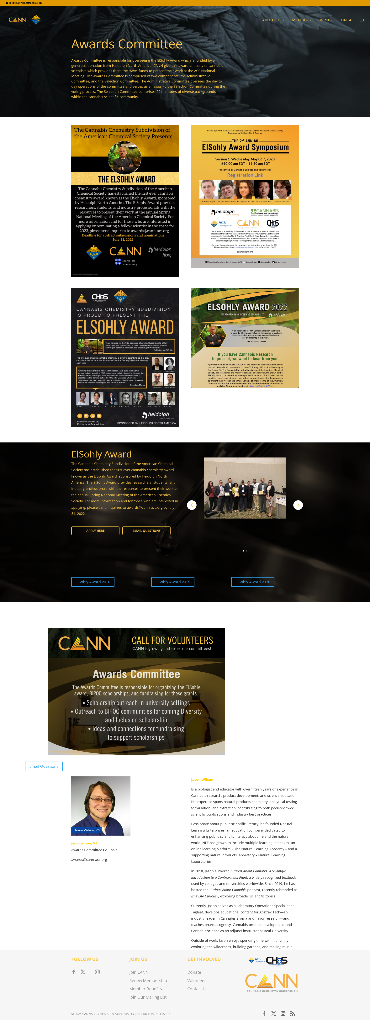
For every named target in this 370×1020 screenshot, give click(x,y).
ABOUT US (272, 21)
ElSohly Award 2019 (173, 581)
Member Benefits (145, 988)
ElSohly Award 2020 (252, 581)
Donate (194, 972)
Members (301, 21)
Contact (347, 21)
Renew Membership (148, 980)
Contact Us (197, 988)
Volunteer (196, 980)
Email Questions (147, 531)
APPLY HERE (95, 531)
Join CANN (139, 972)
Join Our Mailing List (147, 997)
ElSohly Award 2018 (93, 581)
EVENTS (325, 21)
